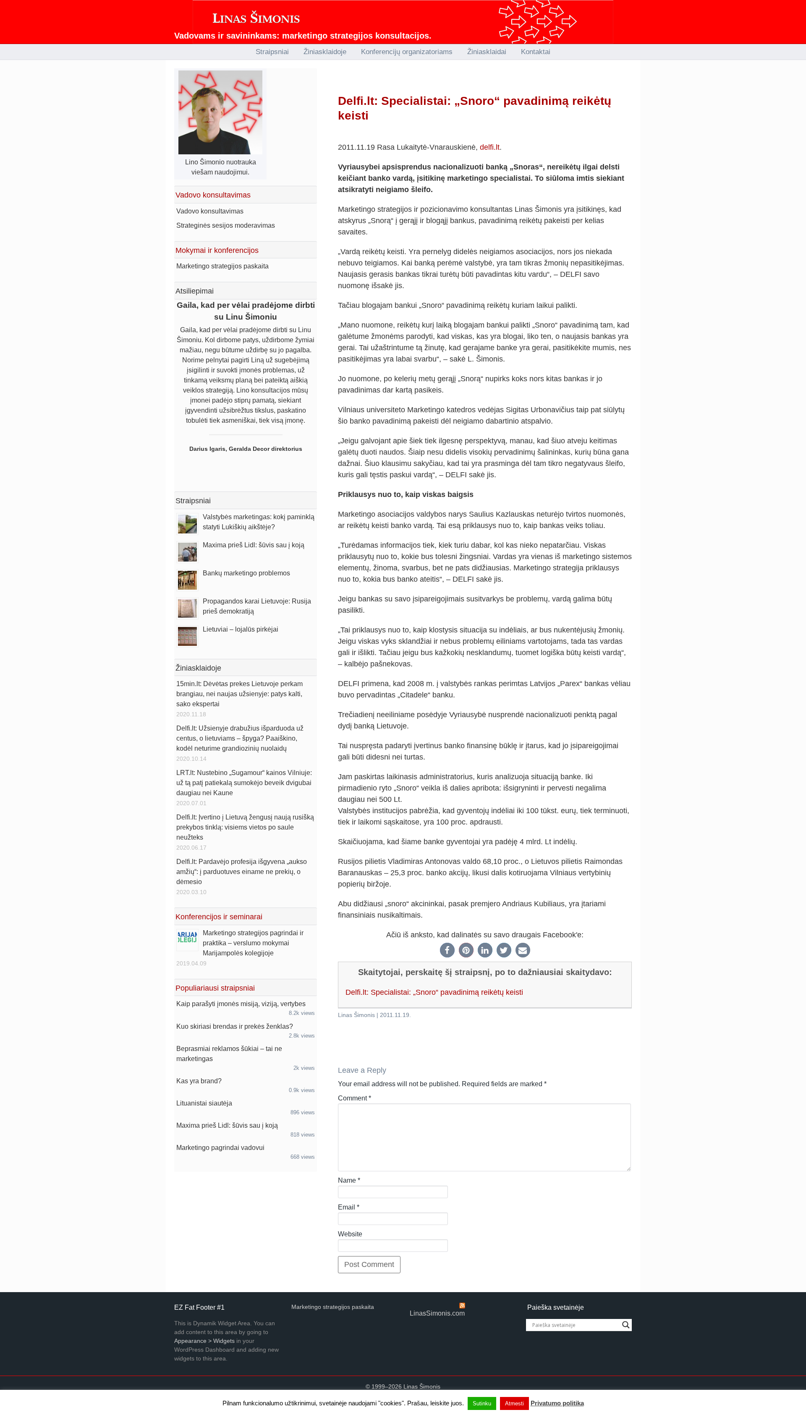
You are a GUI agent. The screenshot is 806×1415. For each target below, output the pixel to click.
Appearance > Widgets (204, 1340)
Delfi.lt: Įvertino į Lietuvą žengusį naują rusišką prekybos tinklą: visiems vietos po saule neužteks (245, 827)
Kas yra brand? (199, 1081)
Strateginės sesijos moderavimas (225, 225)
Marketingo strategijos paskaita (222, 266)
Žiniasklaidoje (198, 668)
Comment (354, 1098)
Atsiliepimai (194, 291)
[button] (447, 950)
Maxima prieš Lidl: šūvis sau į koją (253, 545)
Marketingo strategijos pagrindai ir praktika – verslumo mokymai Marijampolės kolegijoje (253, 943)
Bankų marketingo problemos (246, 573)
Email (348, 1207)
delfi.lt (490, 147)
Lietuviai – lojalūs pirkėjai (240, 629)
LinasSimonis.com (437, 1313)
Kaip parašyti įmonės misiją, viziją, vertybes (241, 1003)
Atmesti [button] (514, 1403)
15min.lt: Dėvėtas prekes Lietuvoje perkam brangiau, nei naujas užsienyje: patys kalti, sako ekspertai (239, 694)
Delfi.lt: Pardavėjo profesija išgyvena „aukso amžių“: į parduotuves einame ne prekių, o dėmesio (241, 871)
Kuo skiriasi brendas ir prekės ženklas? (234, 1026)
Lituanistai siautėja (204, 1103)
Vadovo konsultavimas (209, 211)
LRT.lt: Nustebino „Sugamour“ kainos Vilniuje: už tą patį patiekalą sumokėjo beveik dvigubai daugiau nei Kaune (244, 782)
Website (350, 1234)
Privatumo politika (557, 1403)
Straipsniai (193, 501)
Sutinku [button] (482, 1403)
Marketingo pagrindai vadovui (220, 1147)
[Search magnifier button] (626, 1325)
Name (349, 1180)
